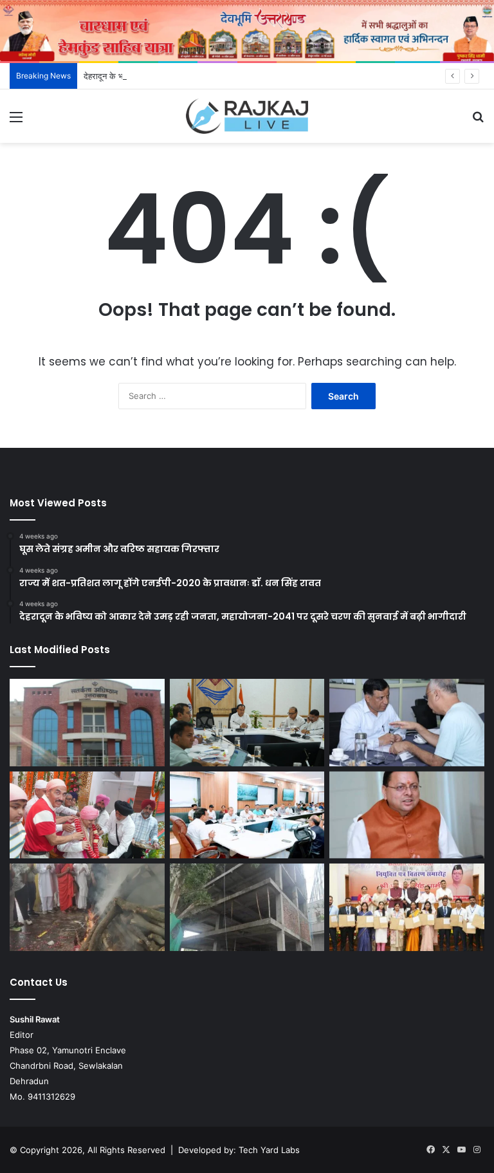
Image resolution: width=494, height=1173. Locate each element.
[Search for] (477, 121)
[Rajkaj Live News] (247, 116)
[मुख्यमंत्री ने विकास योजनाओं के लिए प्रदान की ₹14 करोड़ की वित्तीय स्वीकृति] (406, 815)
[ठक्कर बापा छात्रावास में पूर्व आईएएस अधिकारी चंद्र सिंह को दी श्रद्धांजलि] (87, 907)
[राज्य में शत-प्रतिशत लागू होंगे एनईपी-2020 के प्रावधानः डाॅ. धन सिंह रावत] (247, 722)
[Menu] (16, 121)
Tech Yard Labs (269, 1150)
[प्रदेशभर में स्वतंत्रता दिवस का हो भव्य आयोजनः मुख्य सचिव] (247, 815)
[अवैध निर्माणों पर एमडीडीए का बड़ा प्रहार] (247, 907)
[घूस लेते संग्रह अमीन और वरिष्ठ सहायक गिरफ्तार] (87, 722)
